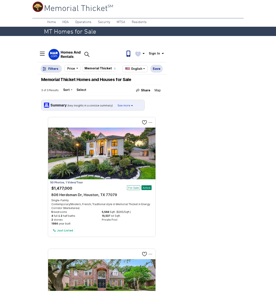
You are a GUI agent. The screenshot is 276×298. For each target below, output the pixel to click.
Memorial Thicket (76, 9)
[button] (51, 22)
